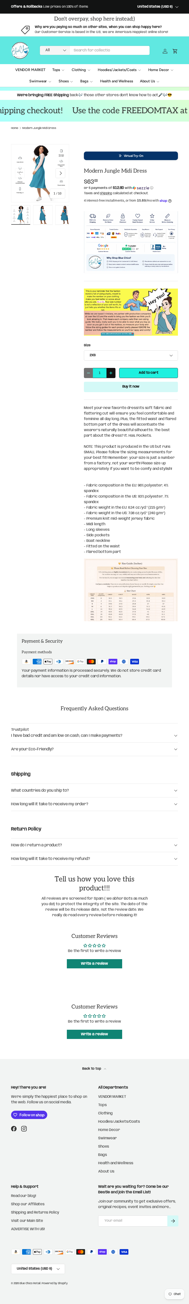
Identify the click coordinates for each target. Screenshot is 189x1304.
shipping (106, 193)
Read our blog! (23, 1196)
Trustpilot (20, 730)
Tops (102, 1105)
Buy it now (130, 386)
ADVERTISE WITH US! (28, 1229)
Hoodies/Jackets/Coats (119, 1122)
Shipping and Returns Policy (35, 1212)
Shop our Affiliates (27, 1204)
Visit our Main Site (27, 1221)
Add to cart (148, 373)
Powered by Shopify (55, 1283)
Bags (102, 1155)
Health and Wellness (116, 81)
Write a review (94, 964)
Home (14, 128)
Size (87, 345)
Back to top (92, 1068)
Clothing (105, 1113)
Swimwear (107, 1138)
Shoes (103, 1147)
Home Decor (109, 1130)
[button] (131, 156)
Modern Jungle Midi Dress (39, 128)
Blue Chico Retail (30, 1283)
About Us (106, 1171)
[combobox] (95, 50)
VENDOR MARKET (30, 70)
